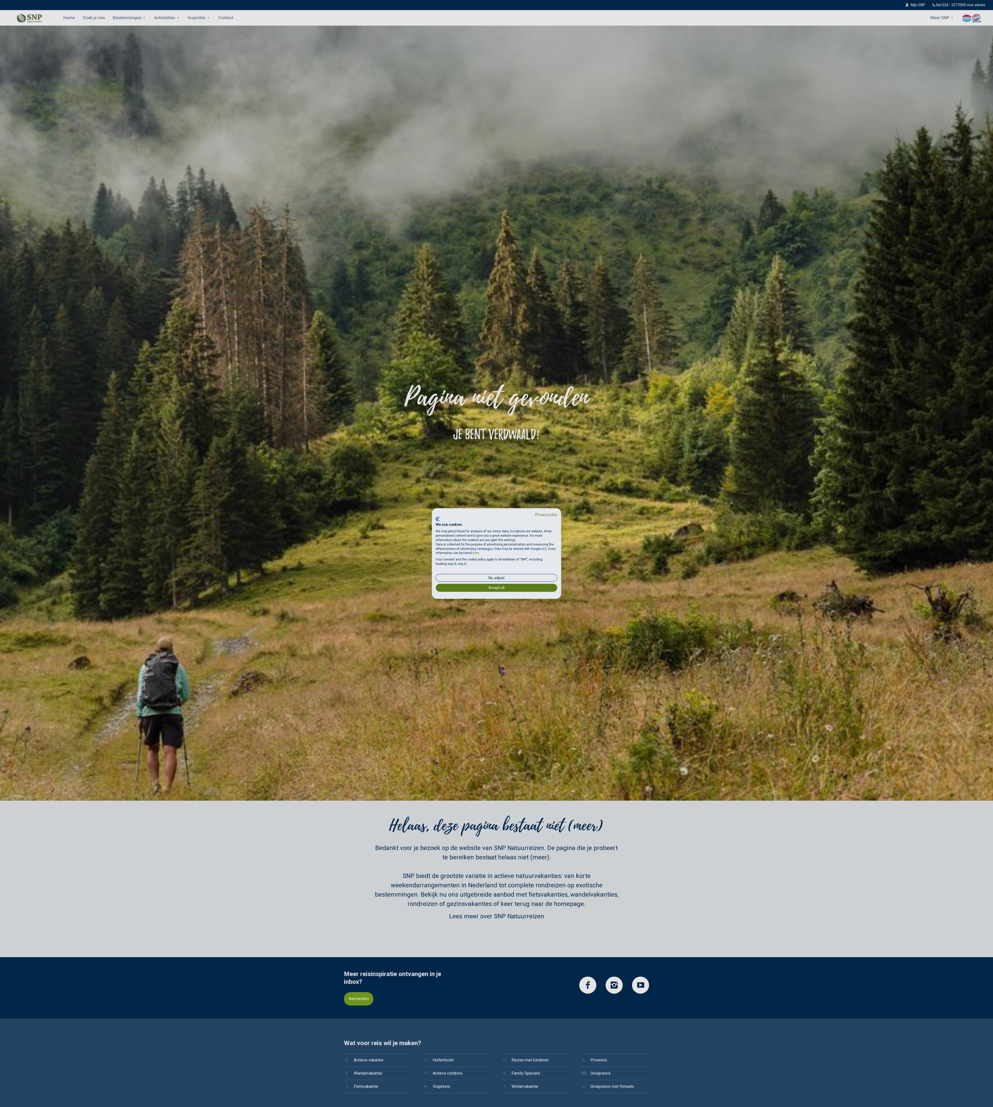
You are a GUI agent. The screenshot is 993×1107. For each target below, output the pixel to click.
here (475, 553)
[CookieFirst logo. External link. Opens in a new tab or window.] (438, 519)
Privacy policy (546, 515)
